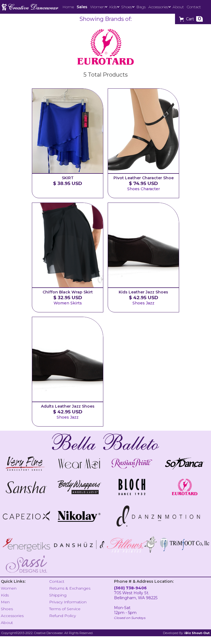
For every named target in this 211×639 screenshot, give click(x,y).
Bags (141, 6)
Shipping (57, 595)
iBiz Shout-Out (197, 633)
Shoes (7, 608)
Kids (5, 595)
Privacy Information (68, 601)
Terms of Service (64, 608)
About (178, 6)
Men (5, 601)
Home (68, 6)
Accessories (12, 615)
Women (8, 588)
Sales (82, 6)
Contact (194, 6)
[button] (98, 6)
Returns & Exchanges (69, 588)
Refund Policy (62, 615)
